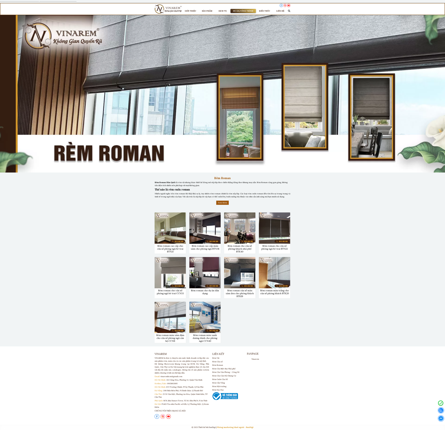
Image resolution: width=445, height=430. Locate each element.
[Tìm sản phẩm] (288, 11)
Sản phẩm (207, 11)
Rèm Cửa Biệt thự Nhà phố (223, 368)
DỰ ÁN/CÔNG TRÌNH (243, 11)
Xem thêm (222, 202)
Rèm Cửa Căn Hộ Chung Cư (224, 376)
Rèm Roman (217, 365)
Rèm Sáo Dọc (218, 390)
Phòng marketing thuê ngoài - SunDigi (235, 427)
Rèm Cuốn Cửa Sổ (220, 379)
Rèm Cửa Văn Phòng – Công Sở (225, 372)
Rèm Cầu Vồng (218, 383)
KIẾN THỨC (264, 11)
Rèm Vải (215, 358)
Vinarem (255, 359)
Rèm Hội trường (219, 386)
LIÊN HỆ (280, 11)
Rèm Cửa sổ (217, 361)
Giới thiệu (190, 11)
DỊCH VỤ (223, 11)
